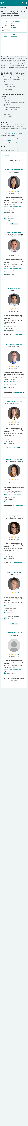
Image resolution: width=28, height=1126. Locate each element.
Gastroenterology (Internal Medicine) (14, 236)
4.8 (17, 191)
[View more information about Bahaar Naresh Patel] (14, 645)
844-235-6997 (14, 448)
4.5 (17, 422)
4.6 (17, 366)
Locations (3, 7)
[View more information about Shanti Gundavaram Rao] (14, 182)
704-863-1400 (12, 27)
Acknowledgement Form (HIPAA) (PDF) (14, 142)
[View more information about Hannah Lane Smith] (14, 528)
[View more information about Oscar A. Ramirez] (14, 245)
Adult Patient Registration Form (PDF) (13, 133)
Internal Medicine (18, 461)
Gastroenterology (9, 171)
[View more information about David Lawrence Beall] (14, 357)
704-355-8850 (18, 392)
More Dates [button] (14, 223)
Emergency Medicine (19, 634)
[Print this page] (26, 8)
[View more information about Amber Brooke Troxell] (14, 413)
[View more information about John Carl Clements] (14, 583)
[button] (4, 161)
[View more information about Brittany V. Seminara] (14, 470)
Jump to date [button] (11, 220)
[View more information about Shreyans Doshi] (14, 299)
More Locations (17, 206)
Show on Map (8, 206)
